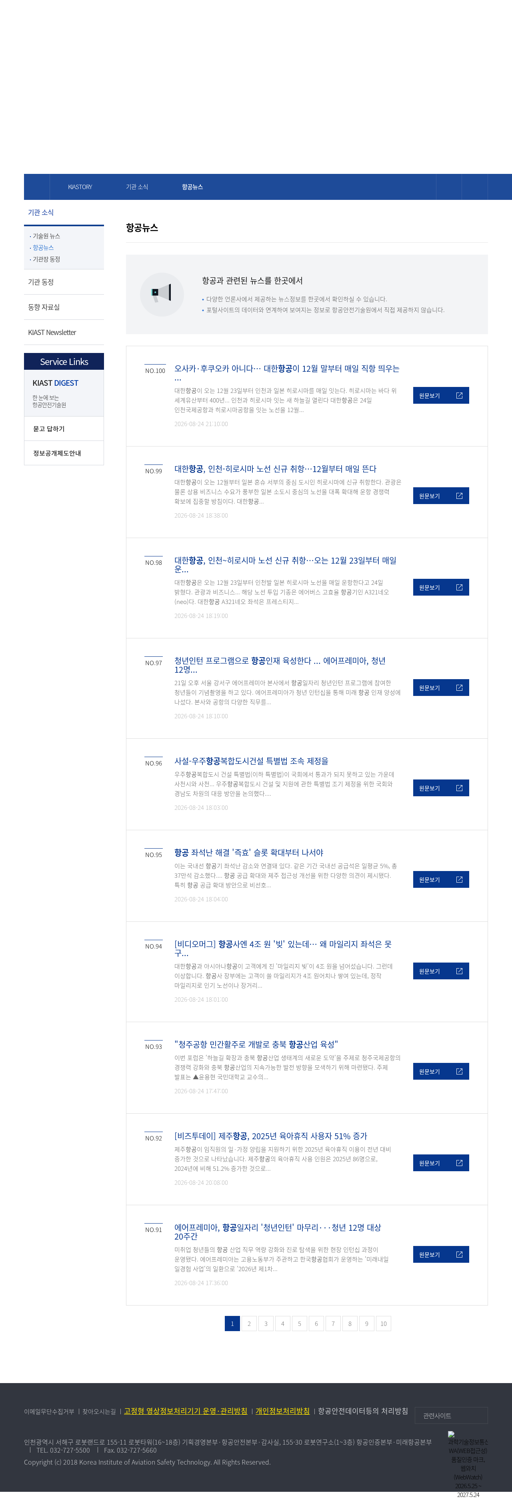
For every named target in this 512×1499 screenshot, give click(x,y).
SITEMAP (461, 19)
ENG (420, 18)
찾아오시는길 (99, 1411)
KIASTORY (80, 186)
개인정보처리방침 (283, 1411)
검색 (438, 18)
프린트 (449, 187)
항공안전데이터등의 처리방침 (363, 1411)
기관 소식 (137, 186)
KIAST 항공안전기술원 (72, 17)
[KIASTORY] (171, 16)
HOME (402, 18)
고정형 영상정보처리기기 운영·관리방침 (186, 1411)
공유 (475, 187)
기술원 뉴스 (46, 235)
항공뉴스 (43, 247)
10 (383, 1323)
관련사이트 (437, 1415)
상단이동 (476, 1383)
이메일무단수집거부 (49, 1411)
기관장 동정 (46, 259)
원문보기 (429, 395)
